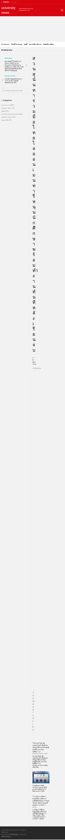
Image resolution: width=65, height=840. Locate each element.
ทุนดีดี (25, 44)
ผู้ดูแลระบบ (34, 362)
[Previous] (12, 2)
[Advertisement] (32, 29)
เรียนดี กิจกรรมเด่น (16, 44)
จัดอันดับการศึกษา (48, 44)
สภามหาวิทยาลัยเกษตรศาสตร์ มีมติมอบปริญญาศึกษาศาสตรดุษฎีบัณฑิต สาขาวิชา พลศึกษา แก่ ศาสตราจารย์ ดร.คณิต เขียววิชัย (40, 761)
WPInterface (5, 836)
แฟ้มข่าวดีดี (4, 120)
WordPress (14, 834)
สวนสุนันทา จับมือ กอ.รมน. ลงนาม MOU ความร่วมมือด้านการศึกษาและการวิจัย (39, 788)
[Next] (15, 2)
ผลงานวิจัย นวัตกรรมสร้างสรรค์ (9, 114)
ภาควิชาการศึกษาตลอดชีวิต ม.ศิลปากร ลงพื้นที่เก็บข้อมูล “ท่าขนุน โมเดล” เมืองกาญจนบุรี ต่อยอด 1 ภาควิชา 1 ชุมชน (39, 814)
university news (8, 10)
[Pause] (18, 2)
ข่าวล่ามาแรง (5, 44)
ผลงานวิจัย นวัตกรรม (35, 44)
